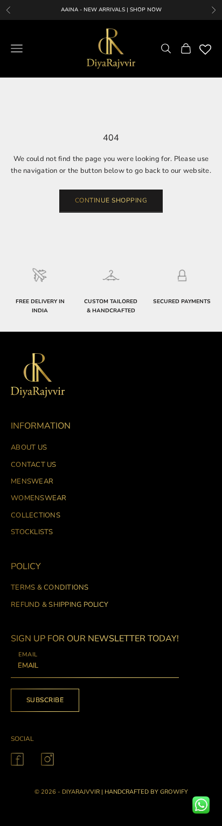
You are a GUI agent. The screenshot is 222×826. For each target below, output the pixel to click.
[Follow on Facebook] (17, 759)
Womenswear (39, 498)
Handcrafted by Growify (146, 792)
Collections (35, 515)
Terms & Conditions (50, 587)
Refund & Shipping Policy (59, 605)
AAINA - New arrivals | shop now (111, 9)
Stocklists (32, 532)
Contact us (34, 465)
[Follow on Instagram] (47, 759)
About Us (29, 447)
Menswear (32, 481)
